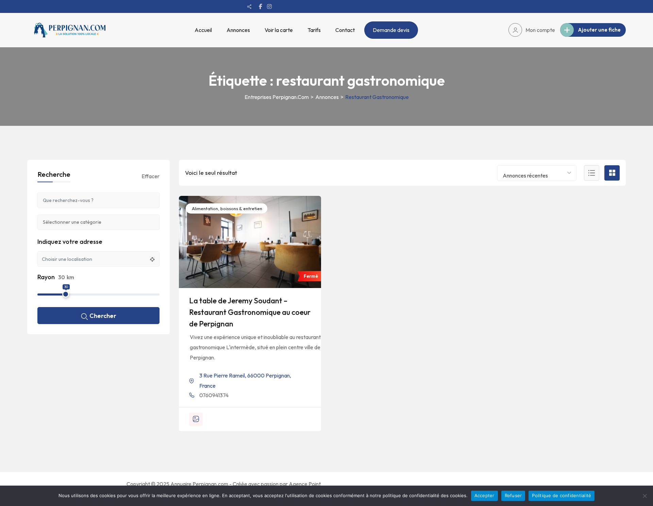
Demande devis (391, 30)
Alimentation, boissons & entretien (226, 208)
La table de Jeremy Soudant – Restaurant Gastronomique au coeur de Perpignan (250, 312)
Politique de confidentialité (561, 495)
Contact (345, 30)
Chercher (102, 316)
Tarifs (314, 30)
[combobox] (536, 173)
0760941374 (214, 395)
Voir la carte (279, 30)
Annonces (238, 30)
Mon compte (540, 30)
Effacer (150, 176)
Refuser (513, 495)
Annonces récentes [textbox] (525, 175)
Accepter (484, 495)
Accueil (203, 30)
